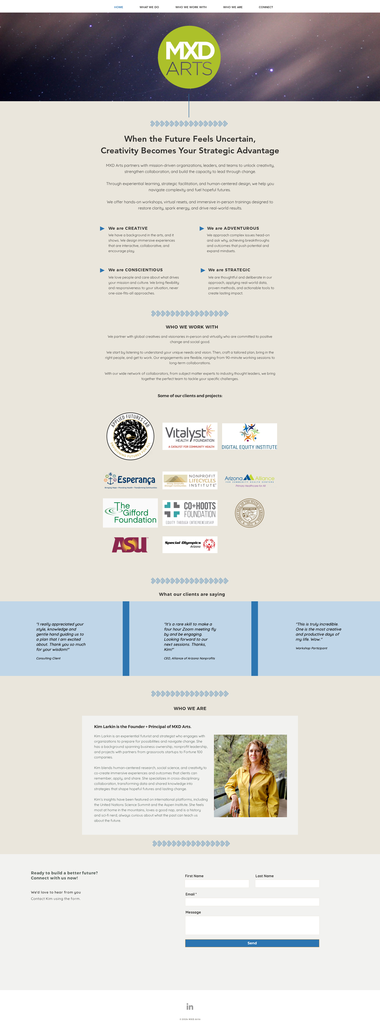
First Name (194, 876)
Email (190, 894)
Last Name (265, 876)
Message (193, 912)
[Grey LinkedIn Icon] (190, 1006)
